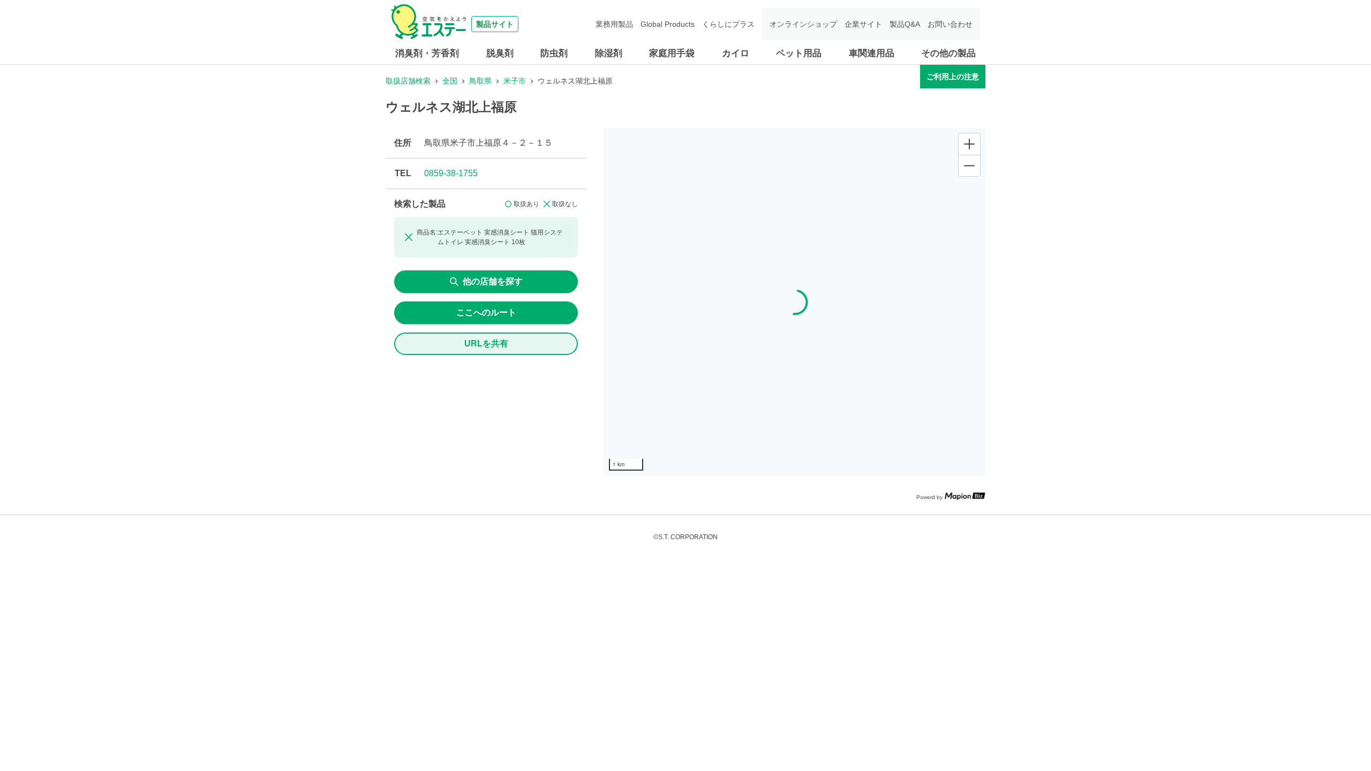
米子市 (514, 81)
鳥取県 (480, 81)
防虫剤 (554, 53)
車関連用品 (871, 53)
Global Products (668, 24)
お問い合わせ (950, 24)
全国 (449, 81)
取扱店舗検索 (408, 81)
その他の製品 (948, 53)
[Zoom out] (969, 165)
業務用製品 (614, 24)
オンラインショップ (803, 24)
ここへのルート (486, 312)
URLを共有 (486, 343)
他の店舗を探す (493, 281)
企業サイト (863, 24)
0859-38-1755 (451, 173)
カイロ (735, 53)
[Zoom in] (969, 144)
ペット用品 (799, 53)
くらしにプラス (728, 24)
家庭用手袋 (672, 53)
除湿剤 (608, 53)
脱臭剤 (500, 53)
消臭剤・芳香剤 (427, 53)
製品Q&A (905, 24)
